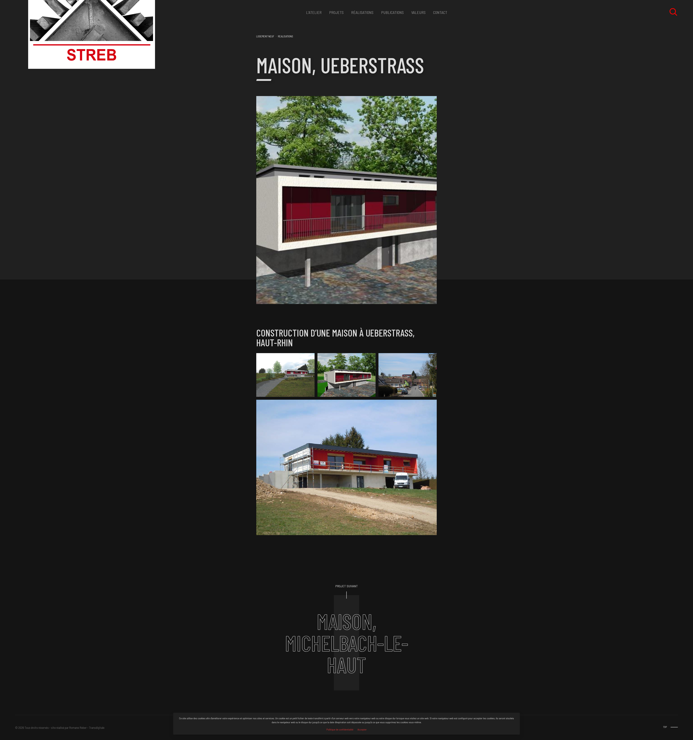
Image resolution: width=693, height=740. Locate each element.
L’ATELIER (314, 12)
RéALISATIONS (362, 12)
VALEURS (418, 12)
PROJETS (336, 12)
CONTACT (440, 12)
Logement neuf (265, 36)
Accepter (362, 729)
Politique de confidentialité (339, 729)
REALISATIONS (285, 36)
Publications (392, 12)
